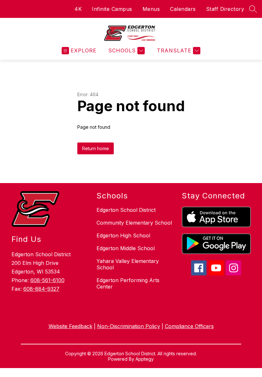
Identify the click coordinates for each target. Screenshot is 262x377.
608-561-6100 (47, 280)
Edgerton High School (123, 235)
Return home (95, 148)
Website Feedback (70, 326)
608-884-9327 (41, 289)
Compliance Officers (189, 326)
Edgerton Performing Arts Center (127, 283)
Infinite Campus (112, 9)
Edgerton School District (126, 210)
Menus (151, 9)
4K (78, 9)
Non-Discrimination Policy (128, 326)
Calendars (183, 9)
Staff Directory (225, 9)
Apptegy (144, 359)
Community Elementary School (134, 222)
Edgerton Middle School (125, 248)
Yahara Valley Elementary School (127, 264)
